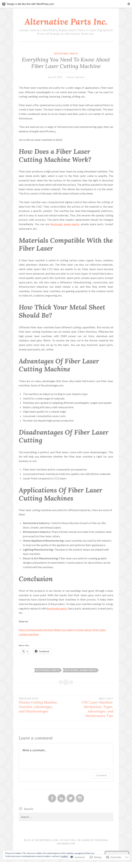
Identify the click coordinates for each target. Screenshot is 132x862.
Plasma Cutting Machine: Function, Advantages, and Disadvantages (38, 705)
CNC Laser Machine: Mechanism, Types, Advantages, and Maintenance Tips (97, 707)
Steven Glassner (76, 77)
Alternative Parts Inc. (66, 21)
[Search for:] (66, 816)
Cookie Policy (67, 856)
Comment (101, 775)
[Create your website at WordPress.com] (66, 4)
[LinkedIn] (61, 798)
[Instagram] (80, 798)
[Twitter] (71, 798)
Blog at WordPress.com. (41, 840)
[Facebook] (52, 798)
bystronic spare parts (81, 670)
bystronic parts (66, 53)
